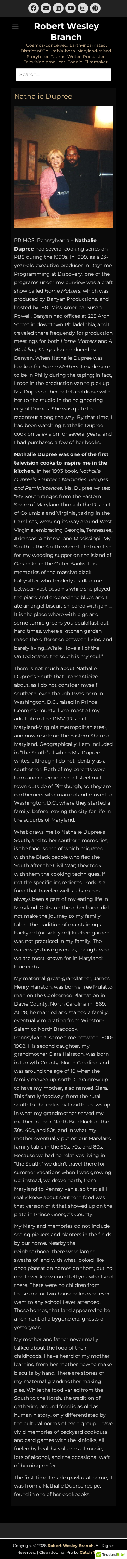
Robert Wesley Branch (71, 1545)
